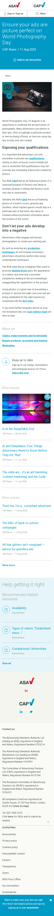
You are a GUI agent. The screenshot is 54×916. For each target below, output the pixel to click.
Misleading (8, 345)
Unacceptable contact (13, 853)
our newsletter (30, 907)
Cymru (5, 872)
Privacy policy (9, 840)
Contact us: (8, 729)
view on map (21, 806)
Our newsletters (10, 885)
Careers (6, 860)
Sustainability (9, 892)
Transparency (9, 866)
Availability (19, 608)
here (10, 816)
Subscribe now (20, 372)
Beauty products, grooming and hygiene (24, 340)
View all (6, 663)
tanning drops (19, 270)
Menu (43, 13)
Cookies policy (10, 847)
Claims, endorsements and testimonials (24, 335)
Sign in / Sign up (15, 13)
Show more (8, 565)
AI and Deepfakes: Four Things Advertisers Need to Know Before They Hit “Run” (24, 450)
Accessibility (9, 834)
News (8, 76)
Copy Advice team (37, 311)
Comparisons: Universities (29, 648)
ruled (15, 180)
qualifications (36, 158)
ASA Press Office (11, 879)
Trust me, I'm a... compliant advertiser (26, 506)
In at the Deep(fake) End (18, 429)
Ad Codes (27, 301)
